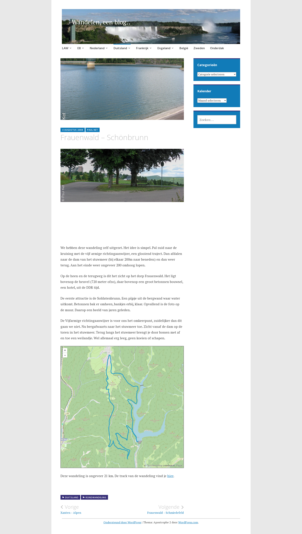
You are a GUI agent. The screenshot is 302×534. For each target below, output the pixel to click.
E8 (79, 48)
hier (170, 476)
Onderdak (217, 48)
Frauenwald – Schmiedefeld (165, 509)
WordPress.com (188, 522)
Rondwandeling (96, 497)
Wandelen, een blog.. (101, 22)
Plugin (178, 465)
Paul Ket (92, 129)
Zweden (199, 48)
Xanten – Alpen (70, 509)
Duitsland (120, 48)
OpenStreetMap (154, 465)
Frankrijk (142, 48)
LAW (65, 48)
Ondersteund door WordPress (122, 522)
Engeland (163, 48)
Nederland (97, 48)
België (183, 48)
